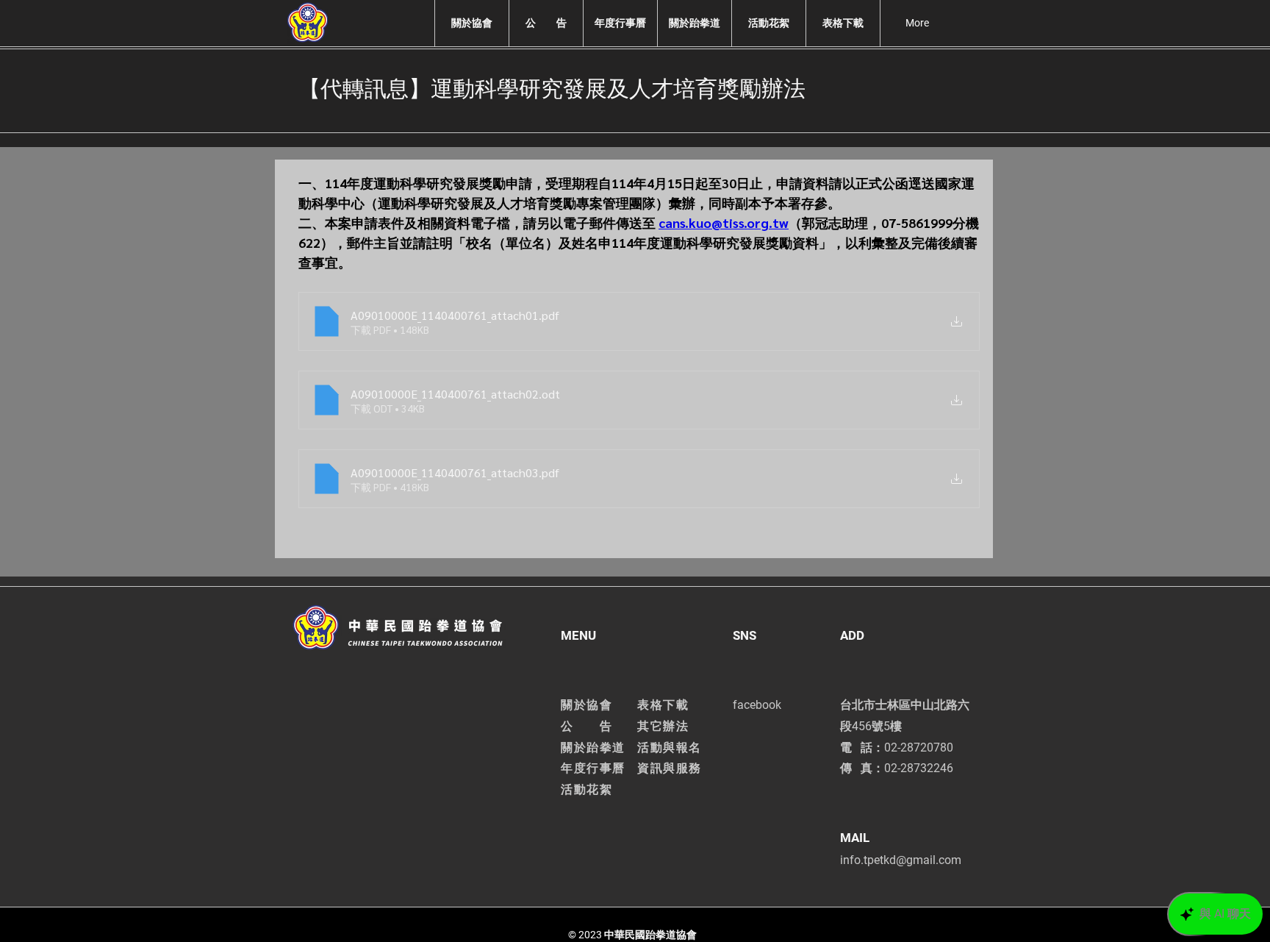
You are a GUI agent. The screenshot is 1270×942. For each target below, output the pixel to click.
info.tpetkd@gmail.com (900, 860)
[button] (471, 23)
